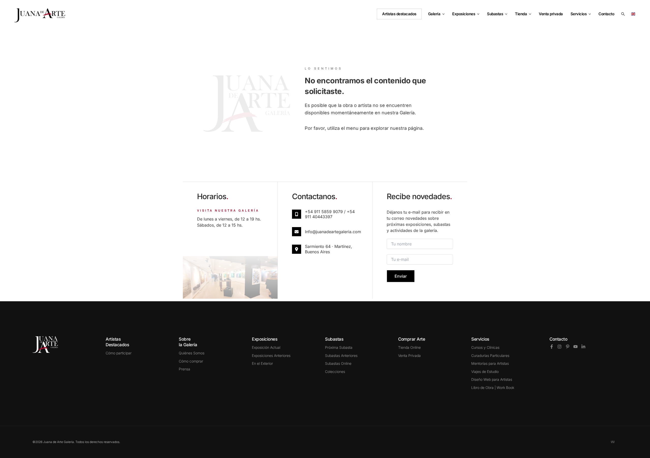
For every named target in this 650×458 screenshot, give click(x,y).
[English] (634, 13)
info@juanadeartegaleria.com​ (333, 231)
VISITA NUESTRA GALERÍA (228, 210)
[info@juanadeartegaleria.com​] (296, 231)
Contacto (558, 339)
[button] (442, 14)
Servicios (579, 13)
